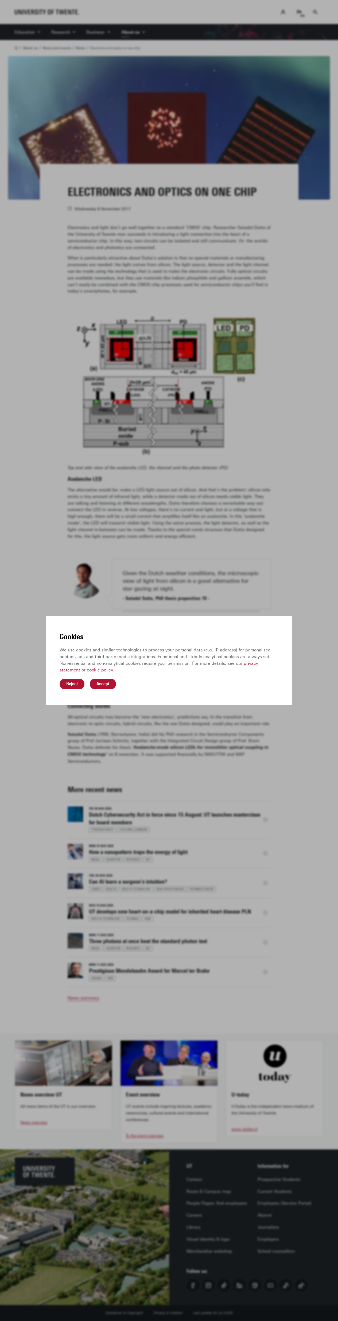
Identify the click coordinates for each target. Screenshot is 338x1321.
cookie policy (100, 670)
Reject (72, 683)
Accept (102, 683)
